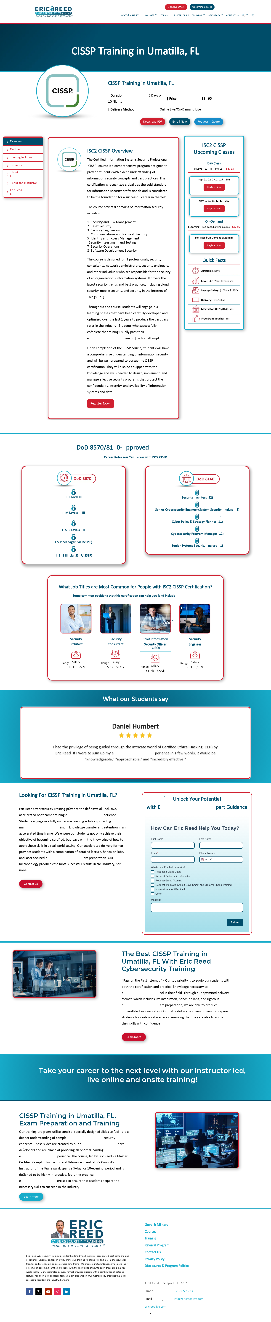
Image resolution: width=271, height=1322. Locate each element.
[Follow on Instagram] (57, 1291)
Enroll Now (179, 121)
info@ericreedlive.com (188, 1299)
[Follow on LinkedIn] (66, 1291)
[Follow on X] (38, 1291)
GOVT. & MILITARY (129, 15)
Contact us (31, 883)
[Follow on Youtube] (48, 1291)
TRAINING (197, 15)
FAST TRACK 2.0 (181, 15)
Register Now (214, 187)
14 (152, 769)
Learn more (133, 1037)
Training (150, 1238)
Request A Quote (208, 121)
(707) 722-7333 (184, 1291)
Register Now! (100, 403)
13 (150, 769)
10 (142, 769)
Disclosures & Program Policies (167, 1266)
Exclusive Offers (176, 7)
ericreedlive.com (155, 1306)
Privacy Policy (154, 1259)
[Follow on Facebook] (29, 1291)
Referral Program (157, 1245)
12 (147, 769)
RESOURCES (214, 15)
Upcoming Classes (202, 7)
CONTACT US (232, 15)
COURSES (149, 15)
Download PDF (152, 121)
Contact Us (153, 1252)
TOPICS (164, 15)
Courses (150, 1232)
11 (144, 769)
